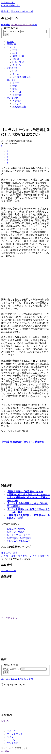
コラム (15, 74)
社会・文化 (18, 62)
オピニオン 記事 (9, 552)
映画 (14, 89)
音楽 (14, 86)
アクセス (17, 100)
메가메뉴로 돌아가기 (21, 24)
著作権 (14, 679)
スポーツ (17, 65)
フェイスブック (15, 734)
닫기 (34, 24)
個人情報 (28, 679)
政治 (14, 50)
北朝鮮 (15, 59)
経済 (14, 53)
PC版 (20, 679)
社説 (14, 71)
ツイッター (12, 731)
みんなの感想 (19, 106)
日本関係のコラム (21, 77)
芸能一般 (17, 95)
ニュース (11, 47)
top (2, 751)
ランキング (12, 98)
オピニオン (12, 68)
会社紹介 (5, 679)
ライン (10, 737)
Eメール (11, 740)
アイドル (17, 92)
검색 (6, 35)
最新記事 (11, 44)
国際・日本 (18, 56)
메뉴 (7, 751)
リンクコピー (13, 743)
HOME (10, 41)
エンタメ (11, 80)
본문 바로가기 (8, 2)
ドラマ (15, 83)
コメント (17, 103)
